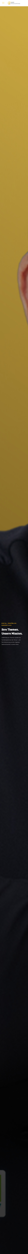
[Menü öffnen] (3, 3)
